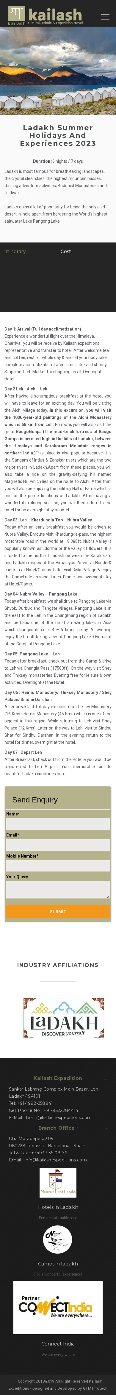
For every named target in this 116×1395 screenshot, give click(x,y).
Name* (13, 814)
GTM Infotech (95, 1388)
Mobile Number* (22, 856)
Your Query (17, 876)
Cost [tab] (66, 251)
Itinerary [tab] (16, 251)
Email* (12, 835)
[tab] (6, 264)
